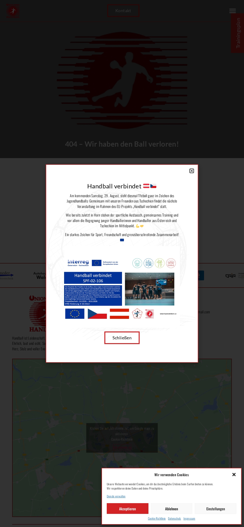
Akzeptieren (127, 508)
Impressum (189, 518)
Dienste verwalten (116, 496)
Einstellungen (215, 508)
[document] (122, 263)
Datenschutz (174, 518)
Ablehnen (171, 508)
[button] (234, 474)
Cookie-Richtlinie (157, 518)
